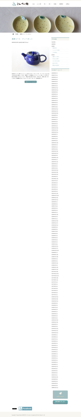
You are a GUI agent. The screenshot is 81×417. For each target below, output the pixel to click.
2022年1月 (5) (55, 168)
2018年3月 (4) (55, 265)
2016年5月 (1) (55, 311)
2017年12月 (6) (55, 271)
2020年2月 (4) (55, 216)
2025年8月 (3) (55, 94)
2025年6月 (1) (55, 96)
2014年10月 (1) (55, 332)
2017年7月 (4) (55, 282)
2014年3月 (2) (55, 347)
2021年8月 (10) (55, 178)
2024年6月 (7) (55, 119)
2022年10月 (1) (55, 153)
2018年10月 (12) (55, 250)
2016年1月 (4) (55, 317)
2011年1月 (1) (54, 374)
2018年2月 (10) (55, 267)
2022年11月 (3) (55, 151)
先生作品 (53, 42)
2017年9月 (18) (55, 277)
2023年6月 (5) (55, 140)
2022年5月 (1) (55, 159)
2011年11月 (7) (55, 366)
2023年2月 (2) (55, 147)
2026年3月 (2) (55, 83)
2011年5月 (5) (54, 370)
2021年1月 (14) (55, 193)
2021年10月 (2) (55, 174)
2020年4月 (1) (55, 212)
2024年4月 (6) (55, 121)
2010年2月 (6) (55, 385)
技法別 (53, 54)
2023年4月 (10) (55, 142)
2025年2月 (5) (55, 104)
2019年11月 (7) (55, 222)
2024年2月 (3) (55, 125)
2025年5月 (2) (55, 98)
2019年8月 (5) (55, 229)
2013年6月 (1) (55, 356)
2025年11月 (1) (55, 87)
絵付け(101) (55, 63)
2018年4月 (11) (55, 263)
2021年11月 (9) (55, 172)
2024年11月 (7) (55, 111)
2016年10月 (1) (55, 301)
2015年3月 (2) (55, 324)
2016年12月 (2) (55, 296)
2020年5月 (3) (55, 210)
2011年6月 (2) (54, 368)
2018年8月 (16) (55, 254)
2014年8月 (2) (55, 336)
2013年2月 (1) (55, 360)
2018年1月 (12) (55, 269)
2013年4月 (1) (55, 358)
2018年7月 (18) (55, 256)
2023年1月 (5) (55, 149)
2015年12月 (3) (55, 320)
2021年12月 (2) (55, 170)
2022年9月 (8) (55, 155)
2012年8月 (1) (55, 364)
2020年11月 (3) (55, 197)
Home (33, 4)
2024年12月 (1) (55, 108)
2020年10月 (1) (55, 199)
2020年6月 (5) (55, 208)
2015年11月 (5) (55, 322)
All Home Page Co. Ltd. (40, 415)
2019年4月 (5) (55, 237)
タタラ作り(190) (56, 61)
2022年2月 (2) (55, 165)
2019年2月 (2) (55, 241)
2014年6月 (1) (55, 341)
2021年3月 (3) (55, 189)
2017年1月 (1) (55, 294)
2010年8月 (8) (55, 379)
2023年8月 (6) (55, 136)
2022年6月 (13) (55, 157)
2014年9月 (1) (55, 334)
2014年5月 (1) (55, 343)
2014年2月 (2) (55, 349)
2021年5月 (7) (55, 184)
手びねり (27, 42)
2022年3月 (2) (55, 163)
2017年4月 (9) (55, 288)
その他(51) (55, 52)
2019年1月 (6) (55, 244)
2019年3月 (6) (55, 239)
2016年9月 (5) (55, 303)
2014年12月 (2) (55, 328)
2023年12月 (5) (55, 127)
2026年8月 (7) (55, 73)
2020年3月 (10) (55, 214)
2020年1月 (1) (55, 218)
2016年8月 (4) (55, 305)
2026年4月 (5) (55, 81)
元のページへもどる (31, 81)
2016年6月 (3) (55, 309)
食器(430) (55, 48)
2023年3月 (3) (55, 144)
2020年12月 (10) (55, 195)
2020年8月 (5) (55, 203)
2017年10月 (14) (55, 275)
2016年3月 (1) (55, 313)
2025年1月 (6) (55, 106)
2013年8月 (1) (55, 353)
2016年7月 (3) (55, 307)
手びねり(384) (56, 58)
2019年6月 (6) (55, 233)
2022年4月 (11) (55, 161)
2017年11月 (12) (55, 273)
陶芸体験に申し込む (60, 402)
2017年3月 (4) (55, 290)
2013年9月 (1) (55, 351)
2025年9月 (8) (55, 92)
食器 (23, 42)
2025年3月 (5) (55, 102)
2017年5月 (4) (55, 286)
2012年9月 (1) (55, 362)
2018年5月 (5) (55, 260)
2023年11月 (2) (55, 130)
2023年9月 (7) (55, 134)
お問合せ (67, 4)
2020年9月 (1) (55, 201)
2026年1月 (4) (55, 85)
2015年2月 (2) (55, 326)
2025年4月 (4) (55, 100)
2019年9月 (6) (55, 227)
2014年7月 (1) (55, 339)
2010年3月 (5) (55, 383)
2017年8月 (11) (55, 279)
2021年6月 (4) (55, 182)
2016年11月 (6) (55, 298)
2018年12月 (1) (55, 246)
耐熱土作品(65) (56, 65)
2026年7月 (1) (55, 75)
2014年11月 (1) (55, 330)
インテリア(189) (56, 50)
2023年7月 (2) (55, 138)
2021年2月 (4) (55, 191)
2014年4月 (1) (55, 345)
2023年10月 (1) (55, 132)
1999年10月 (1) (55, 387)
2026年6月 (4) (55, 77)
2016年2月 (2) (55, 315)
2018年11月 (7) (55, 248)
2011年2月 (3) (54, 372)
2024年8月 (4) (55, 115)
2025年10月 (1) (55, 90)
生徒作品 (20, 42)
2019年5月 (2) (55, 235)
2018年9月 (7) (55, 252)
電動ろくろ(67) (56, 56)
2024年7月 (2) (55, 117)
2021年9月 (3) (55, 176)
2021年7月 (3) (55, 180)
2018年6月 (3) (55, 258)
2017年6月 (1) (55, 284)
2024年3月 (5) (55, 123)
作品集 (55, 39)
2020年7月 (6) (55, 206)
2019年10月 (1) (55, 225)
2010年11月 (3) (55, 377)
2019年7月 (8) (55, 231)
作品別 (53, 46)
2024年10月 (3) (55, 113)
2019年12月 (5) (55, 220)
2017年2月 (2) (55, 292)
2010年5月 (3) (55, 381)
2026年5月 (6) (55, 79)
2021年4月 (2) (55, 187)
